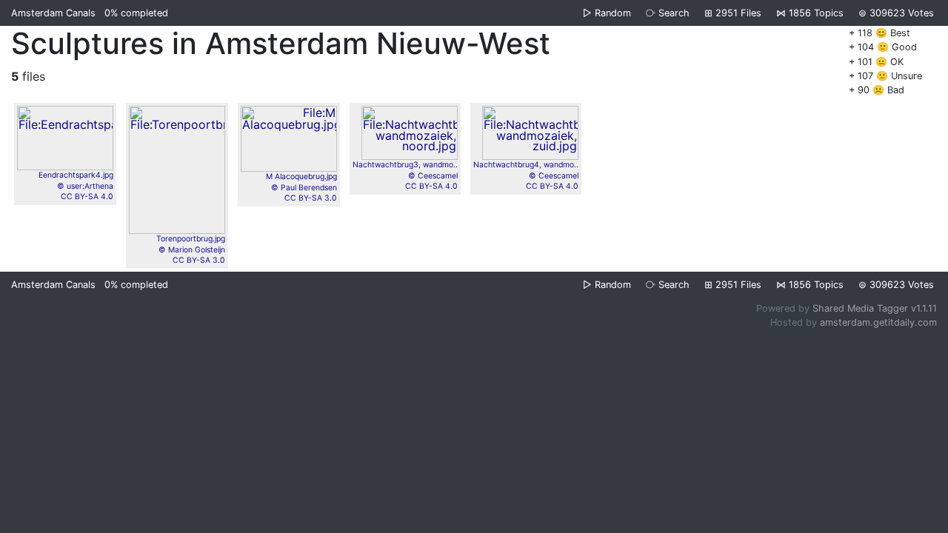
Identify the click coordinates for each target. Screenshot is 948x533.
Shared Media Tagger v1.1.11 (874, 308)
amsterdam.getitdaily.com (878, 322)
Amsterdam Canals (53, 13)
